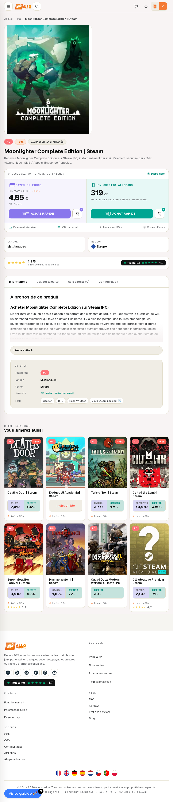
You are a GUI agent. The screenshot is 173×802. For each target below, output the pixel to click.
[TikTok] (36, 672)
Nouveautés (96, 665)
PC (19, 19)
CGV (7, 740)
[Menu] (8, 6)
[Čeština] (98, 773)
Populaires (95, 657)
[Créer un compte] (163, 6)
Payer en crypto (14, 717)
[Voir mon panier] (136, 6)
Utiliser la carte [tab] (47, 282)
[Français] (58, 773)
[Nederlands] (90, 773)
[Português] (106, 773)
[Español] (82, 773)
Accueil (8, 19)
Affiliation (10, 753)
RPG (61, 400)
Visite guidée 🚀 (25, 792)
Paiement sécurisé (15, 710)
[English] (66, 773)
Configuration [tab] (108, 282)
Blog (92, 718)
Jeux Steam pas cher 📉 (106, 400)
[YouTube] (54, 672)
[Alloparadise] (22, 6)
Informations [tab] (18, 282)
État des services (100, 712)
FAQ (91, 699)
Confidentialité (13, 746)
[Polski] (115, 773)
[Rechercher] (37, 6)
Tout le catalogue (100, 682)
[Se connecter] (155, 6)
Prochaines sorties (100, 673)
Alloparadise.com (15, 759)
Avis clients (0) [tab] (78, 282)
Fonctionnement (14, 702)
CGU (7, 734)
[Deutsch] (74, 773)
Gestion (47, 400)
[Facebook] (8, 672)
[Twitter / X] (17, 672)
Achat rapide (42, 214)
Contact (94, 705)
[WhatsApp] (45, 672)
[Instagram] (26, 672)
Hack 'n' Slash (77, 400)
